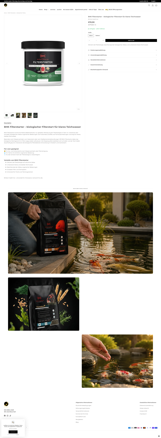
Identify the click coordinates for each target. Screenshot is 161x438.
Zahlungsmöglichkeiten (83, 408)
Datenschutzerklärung (146, 405)
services (52, 9)
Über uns (101, 9)
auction (59, 9)
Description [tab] (7, 123)
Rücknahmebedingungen (83, 405)
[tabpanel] (43, 152)
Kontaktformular (81, 416)
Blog (77, 422)
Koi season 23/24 (68, 9)
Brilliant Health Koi (93, 19)
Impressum (143, 414)
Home (41, 9)
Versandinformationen (82, 411)
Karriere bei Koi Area (82, 414)
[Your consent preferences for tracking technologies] (159, 436)
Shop (45, 9)
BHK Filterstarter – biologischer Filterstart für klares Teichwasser (17, 12)
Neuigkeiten (79, 419)
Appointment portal (81, 9)
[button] (156, 5)
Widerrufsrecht (144, 408)
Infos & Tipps (93, 9)
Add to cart (131, 40)
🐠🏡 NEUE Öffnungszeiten (113, 9)
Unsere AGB (143, 411)
